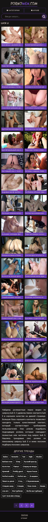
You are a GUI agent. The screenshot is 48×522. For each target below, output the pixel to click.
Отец (20, 481)
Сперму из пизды (30, 466)
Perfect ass (22, 476)
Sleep (18, 462)
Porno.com (24, 4)
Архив (36, 10)
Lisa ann (5, 491)
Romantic (15, 457)
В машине (34, 476)
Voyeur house (32, 471)
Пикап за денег (8, 481)
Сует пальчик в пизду (11, 496)
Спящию (20, 486)
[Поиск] (43, 16)
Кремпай (5, 471)
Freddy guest (18, 471)
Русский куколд (30, 462)
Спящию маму (8, 486)
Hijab (31, 457)
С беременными (32, 481)
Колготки (6, 466)
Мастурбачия (17, 491)
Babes (5, 457)
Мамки (42, 486)
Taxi (23, 457)
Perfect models (8, 476)
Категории (13, 10)
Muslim (39, 457)
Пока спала (31, 486)
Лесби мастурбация (34, 491)
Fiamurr (16, 466)
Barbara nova (7, 462)
